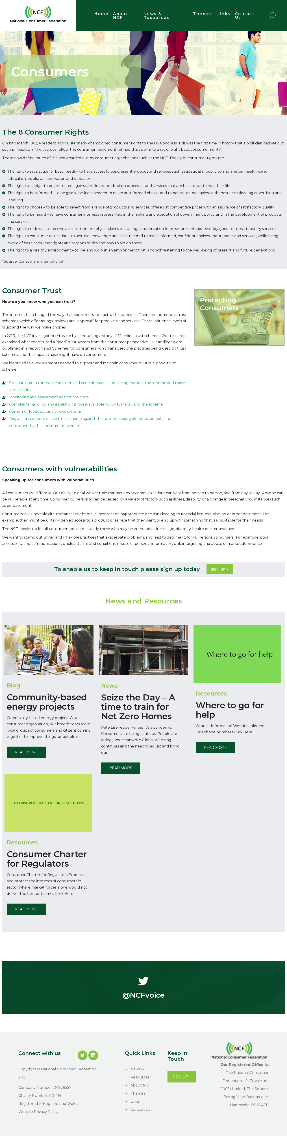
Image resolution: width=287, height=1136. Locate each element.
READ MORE (26, 752)
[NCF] (38, 23)
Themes (203, 13)
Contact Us (244, 15)
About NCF (120, 15)
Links (223, 13)
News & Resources (157, 15)
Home (101, 13)
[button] (220, 569)
